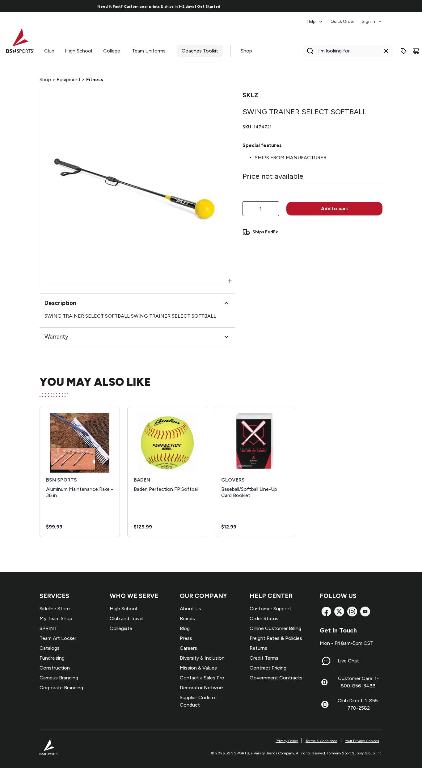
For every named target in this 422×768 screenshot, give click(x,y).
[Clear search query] (386, 51)
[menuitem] (315, 18)
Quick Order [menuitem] (342, 21)
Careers (188, 648)
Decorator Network (202, 688)
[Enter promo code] (403, 51)
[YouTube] (365, 611)
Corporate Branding (61, 688)
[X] (339, 611)
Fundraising (52, 658)
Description (60, 303)
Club (49, 51)
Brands (187, 618)
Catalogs (50, 648)
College (111, 51)
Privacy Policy (287, 741)
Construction (55, 668)
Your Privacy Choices (362, 741)
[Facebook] (326, 611)
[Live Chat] (326, 660)
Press (186, 638)
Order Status (264, 618)
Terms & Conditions (321, 741)
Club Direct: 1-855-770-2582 (359, 704)
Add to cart (334, 208)
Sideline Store (55, 608)
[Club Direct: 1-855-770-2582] (325, 704)
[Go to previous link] (43, 6)
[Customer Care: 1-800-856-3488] (324, 682)
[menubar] (344, 18)
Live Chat (348, 661)
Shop (246, 51)
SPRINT (48, 628)
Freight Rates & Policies (276, 638)
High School (78, 51)
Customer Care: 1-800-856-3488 (358, 682)
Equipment (69, 79)
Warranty (56, 336)
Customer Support (270, 608)
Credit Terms (264, 658)
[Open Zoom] (230, 281)
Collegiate (121, 628)
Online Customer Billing (275, 628)
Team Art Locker (58, 638)
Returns (258, 648)
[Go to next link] (378, 6)
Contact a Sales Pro (202, 678)
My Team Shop (56, 618)
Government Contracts (276, 678)
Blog (185, 628)
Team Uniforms (149, 51)
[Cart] (416, 51)
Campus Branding (59, 678)
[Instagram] (352, 611)
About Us (190, 608)
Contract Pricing (268, 668)
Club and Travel (126, 618)
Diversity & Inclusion (202, 658)
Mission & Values (198, 668)
